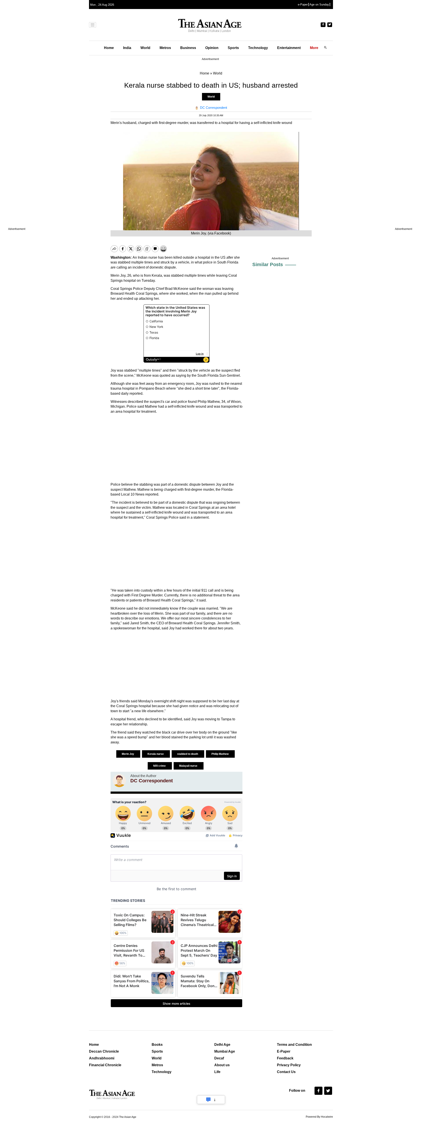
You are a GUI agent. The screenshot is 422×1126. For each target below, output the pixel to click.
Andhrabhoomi (101, 1058)
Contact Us (286, 1072)
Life (217, 1072)
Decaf (219, 1058)
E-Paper (283, 1051)
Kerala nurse (155, 754)
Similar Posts (267, 264)
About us (222, 1065)
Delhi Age (222, 1044)
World (145, 48)
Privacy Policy (289, 1065)
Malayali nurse (188, 765)
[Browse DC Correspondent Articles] (119, 780)
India (127, 48)
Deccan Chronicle (104, 1051)
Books (157, 1044)
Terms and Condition (294, 1044)
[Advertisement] (176, 448)
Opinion (211, 48)
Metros (165, 48)
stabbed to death (188, 754)
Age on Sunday (319, 4)
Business (188, 48)
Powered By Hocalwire (319, 1116)
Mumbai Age (224, 1051)
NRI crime (159, 765)
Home (109, 48)
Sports (233, 48)
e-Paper (303, 4)
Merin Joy (128, 754)
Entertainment (289, 48)
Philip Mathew (220, 754)
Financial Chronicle (105, 1065)
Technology (258, 48)
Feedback (285, 1058)
